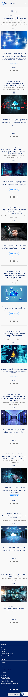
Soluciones (3, 649)
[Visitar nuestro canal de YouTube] (17, 690)
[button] (14, 29)
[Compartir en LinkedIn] (14, 70)
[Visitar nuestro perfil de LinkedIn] (14, 690)
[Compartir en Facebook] (11, 70)
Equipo (2, 647)
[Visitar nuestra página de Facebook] (11, 690)
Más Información (14, 63)
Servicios (3, 651)
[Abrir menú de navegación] (25, 3)
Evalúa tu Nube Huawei (6, 655)
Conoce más (4, 662)
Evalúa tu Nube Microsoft (7, 653)
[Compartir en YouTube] (17, 70)
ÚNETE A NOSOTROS (14, 694)
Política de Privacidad (6, 669)
